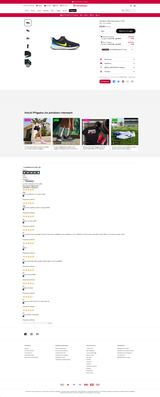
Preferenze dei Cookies (123, 357)
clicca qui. (50, 323)
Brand (122, 77)
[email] (132, 81)
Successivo (34, 187)
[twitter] (118, 81)
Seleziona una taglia (126, 31)
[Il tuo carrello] (134, 6)
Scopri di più (132, 77)
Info (133, 38)
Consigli (56, 120)
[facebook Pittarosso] (25, 334)
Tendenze (27, 120)
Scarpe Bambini (127, 77)
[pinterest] (123, 81)
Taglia (102, 31)
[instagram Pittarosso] (31, 334)
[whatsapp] (127, 81)
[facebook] (114, 81)
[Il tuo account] (131, 6)
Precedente (26, 187)
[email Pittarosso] (37, 334)
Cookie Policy (121, 355)
